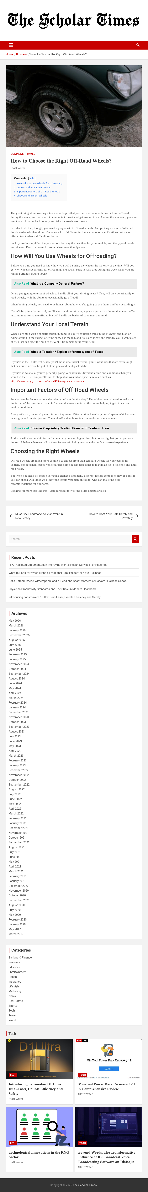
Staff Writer (18, 168)
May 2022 (15, 804)
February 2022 (18, 818)
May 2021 (15, 861)
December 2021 (19, 828)
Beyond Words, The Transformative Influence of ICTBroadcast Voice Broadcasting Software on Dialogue (106, 1157)
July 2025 (15, 645)
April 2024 (15, 693)
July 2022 (15, 794)
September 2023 (19, 726)
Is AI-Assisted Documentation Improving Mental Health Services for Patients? (58, 564)
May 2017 (15, 929)
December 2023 (19, 712)
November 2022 (19, 775)
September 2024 (19, 673)
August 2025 (17, 640)
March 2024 (16, 698)
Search (135, 539)
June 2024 (15, 683)
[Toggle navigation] (11, 45)
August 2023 (17, 731)
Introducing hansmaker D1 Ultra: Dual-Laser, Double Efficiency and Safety (55, 597)
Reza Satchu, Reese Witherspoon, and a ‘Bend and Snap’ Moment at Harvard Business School (68, 581)
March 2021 (16, 871)
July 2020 (15, 910)
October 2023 (17, 722)
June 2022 (15, 799)
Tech (12, 1010)
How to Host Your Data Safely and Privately (111, 516)
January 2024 (17, 707)
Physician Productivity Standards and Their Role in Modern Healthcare (53, 589)
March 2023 (16, 755)
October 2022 (17, 779)
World (12, 1020)
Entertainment (17, 972)
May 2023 (15, 746)
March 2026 (16, 625)
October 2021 (17, 837)
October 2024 (17, 669)
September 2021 (19, 842)
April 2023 (15, 751)
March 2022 (16, 813)
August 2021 (17, 847)
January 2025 (17, 659)
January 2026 (17, 630)
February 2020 (18, 919)
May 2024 (15, 688)
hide (31, 178)
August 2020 (17, 905)
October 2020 (17, 895)
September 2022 (19, 784)
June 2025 (15, 649)
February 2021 (18, 876)
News (12, 996)
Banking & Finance (20, 957)
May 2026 (15, 620)
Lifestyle (14, 986)
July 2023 (15, 736)
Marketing (15, 991)
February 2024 (18, 702)
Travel (30, 153)
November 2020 (19, 890)
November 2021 (19, 833)
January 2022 (17, 823)
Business (17, 153)
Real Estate (16, 1001)
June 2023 (15, 741)
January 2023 (17, 765)
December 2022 (19, 770)
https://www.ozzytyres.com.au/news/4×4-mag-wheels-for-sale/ (48, 381)
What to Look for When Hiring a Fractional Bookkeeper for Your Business (55, 573)
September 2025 (19, 635)
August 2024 (17, 678)
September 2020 (19, 900)
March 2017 (16, 934)
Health (13, 977)
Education (15, 967)
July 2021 (15, 852)
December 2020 (19, 886)
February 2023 (18, 760)
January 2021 (17, 881)
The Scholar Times (85, 1185)
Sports (13, 1005)
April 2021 (15, 866)
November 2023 (19, 717)
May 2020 (15, 914)
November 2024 (19, 664)
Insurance (15, 981)
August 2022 (17, 789)
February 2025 (18, 654)
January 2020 (17, 924)
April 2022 (15, 808)
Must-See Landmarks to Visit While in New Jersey (39, 516)
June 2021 (15, 857)
